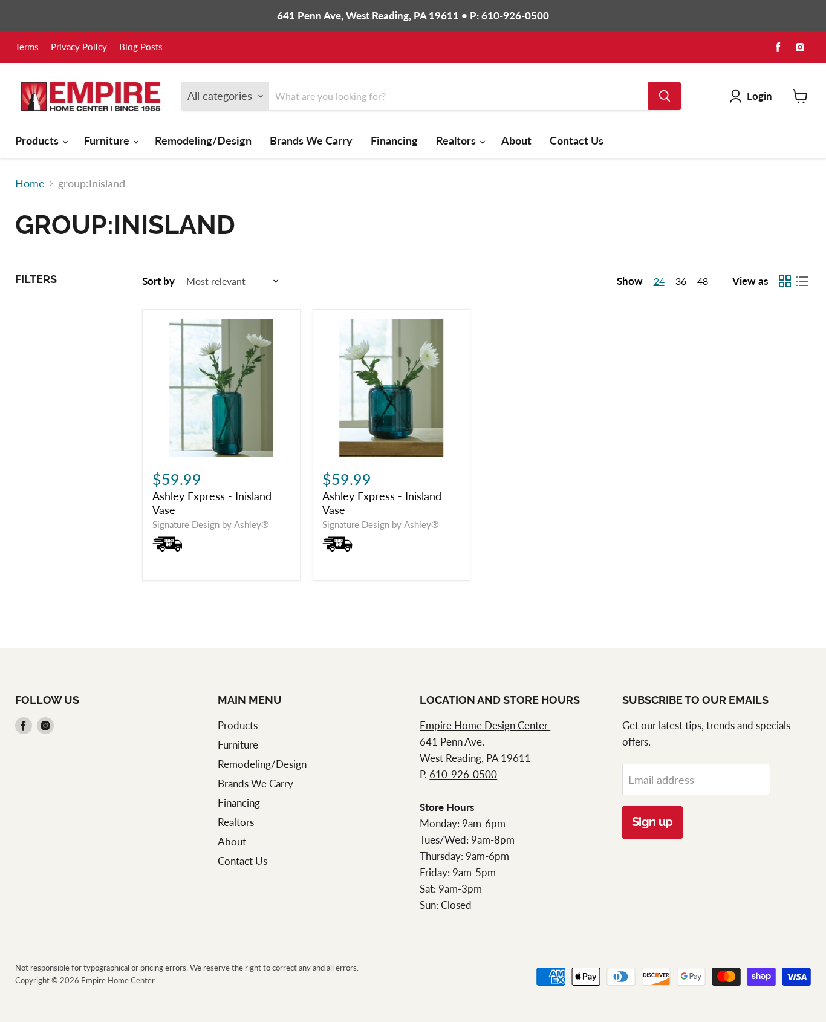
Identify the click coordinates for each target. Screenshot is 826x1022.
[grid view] (784, 281)
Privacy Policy (79, 47)
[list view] (802, 281)
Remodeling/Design (203, 140)
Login (759, 96)
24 (659, 281)
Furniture (108, 140)
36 (680, 281)
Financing (394, 140)
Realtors (457, 140)
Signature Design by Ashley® (210, 524)
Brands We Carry (311, 140)
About (516, 140)
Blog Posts (141, 47)
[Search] (664, 96)
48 (702, 281)
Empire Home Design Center (485, 725)
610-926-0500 (463, 774)
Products (38, 140)
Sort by (158, 281)
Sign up (652, 822)
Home (30, 183)
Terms (27, 47)
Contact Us (576, 140)
